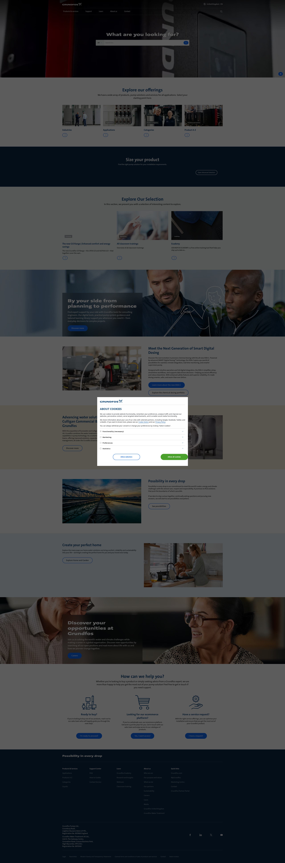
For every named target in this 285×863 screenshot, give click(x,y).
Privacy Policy (160, 422)
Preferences (108, 443)
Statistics (106, 448)
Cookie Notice (143, 422)
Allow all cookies (174, 457)
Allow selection (126, 457)
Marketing (107, 437)
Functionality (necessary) (113, 431)
